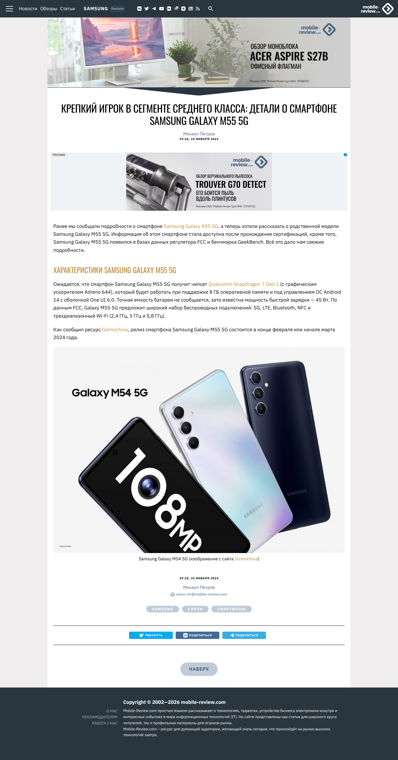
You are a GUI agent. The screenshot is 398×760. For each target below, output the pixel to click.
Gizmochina (115, 329)
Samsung (96, 8)
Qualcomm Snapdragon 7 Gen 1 (243, 284)
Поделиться (200, 635)
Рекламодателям (99, 717)
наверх (199, 669)
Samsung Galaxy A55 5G (191, 226)
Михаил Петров (199, 134)
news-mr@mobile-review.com (201, 594)
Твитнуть (154, 635)
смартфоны (231, 609)
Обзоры (48, 8)
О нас (111, 710)
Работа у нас (104, 723)
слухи (195, 609)
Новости (28, 8)
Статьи (67, 8)
